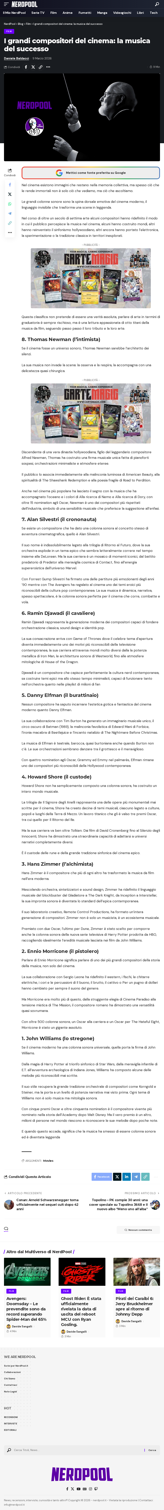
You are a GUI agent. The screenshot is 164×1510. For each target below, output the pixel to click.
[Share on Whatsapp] (10, 204)
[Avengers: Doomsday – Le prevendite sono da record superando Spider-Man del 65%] (27, 1272)
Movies (48, 1161)
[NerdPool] (24, 4)
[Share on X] (33, 67)
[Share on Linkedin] (126, 1177)
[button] (7, 4)
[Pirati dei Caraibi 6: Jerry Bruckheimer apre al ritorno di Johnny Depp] (136, 1272)
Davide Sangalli (22, 1326)
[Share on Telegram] (10, 213)
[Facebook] (67, 1489)
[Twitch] (96, 1489)
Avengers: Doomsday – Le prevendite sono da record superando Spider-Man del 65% (26, 1309)
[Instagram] (90, 1489)
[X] (72, 1489)
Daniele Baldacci (16, 58)
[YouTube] (78, 1489)
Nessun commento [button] (140, 1230)
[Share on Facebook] (25, 67)
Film (9, 31)
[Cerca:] (77, 1450)
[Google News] (85, 1489)
